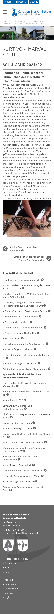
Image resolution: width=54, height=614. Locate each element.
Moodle (7, 2)
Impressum (11, 584)
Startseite (7, 21)
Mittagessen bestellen (16, 558)
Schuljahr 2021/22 (22, 21)
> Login (6, 597)
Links (7, 571)
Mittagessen (21, 2)
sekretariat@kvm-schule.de (24, 533)
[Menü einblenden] (5, 12)
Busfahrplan (11, 563)
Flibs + (8, 567)
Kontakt (9, 579)
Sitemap (9, 592)
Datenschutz (11, 588)
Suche (35, 2)
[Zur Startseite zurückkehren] (31, 8)
